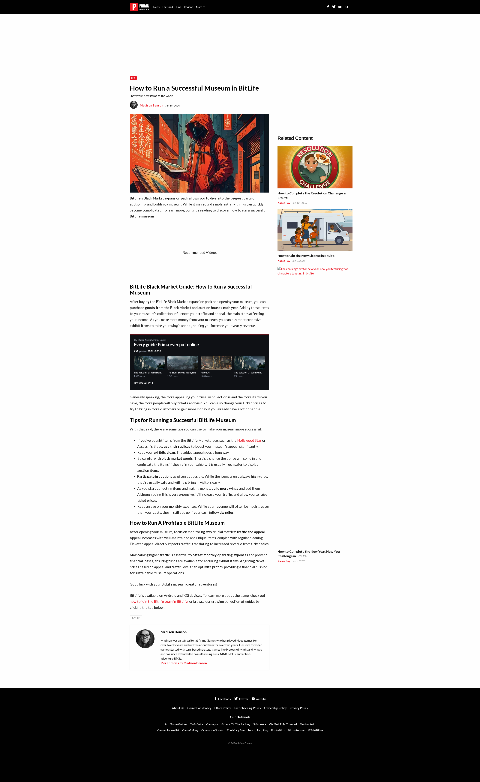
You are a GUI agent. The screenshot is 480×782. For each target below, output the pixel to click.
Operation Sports (212, 730)
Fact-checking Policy (247, 708)
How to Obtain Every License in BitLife (306, 256)
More (203, 8)
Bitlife (136, 618)
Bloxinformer (296, 730)
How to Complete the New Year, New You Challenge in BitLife (309, 554)
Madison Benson (151, 105)
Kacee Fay (284, 202)
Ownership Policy (275, 708)
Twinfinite (196, 724)
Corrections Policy (199, 708)
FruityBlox (278, 730)
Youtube (260, 699)
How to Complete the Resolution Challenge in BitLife (312, 195)
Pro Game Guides (176, 724)
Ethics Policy (222, 708)
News (156, 6)
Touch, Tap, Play (258, 730)
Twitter (243, 699)
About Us (201, 4)
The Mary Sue (235, 730)
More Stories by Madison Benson (183, 663)
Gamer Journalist (168, 730)
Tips (178, 6)
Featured (168, 6)
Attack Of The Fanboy (235, 724)
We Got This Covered (283, 724)
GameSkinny (190, 730)
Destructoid (307, 724)
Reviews (188, 6)
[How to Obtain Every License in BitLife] (315, 230)
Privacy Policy (299, 708)
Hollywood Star (249, 440)
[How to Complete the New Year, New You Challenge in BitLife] (315, 407)
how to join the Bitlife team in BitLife (159, 601)
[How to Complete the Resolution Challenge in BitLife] (315, 168)
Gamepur (212, 724)
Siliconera (259, 724)
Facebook (224, 699)
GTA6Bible (315, 730)
